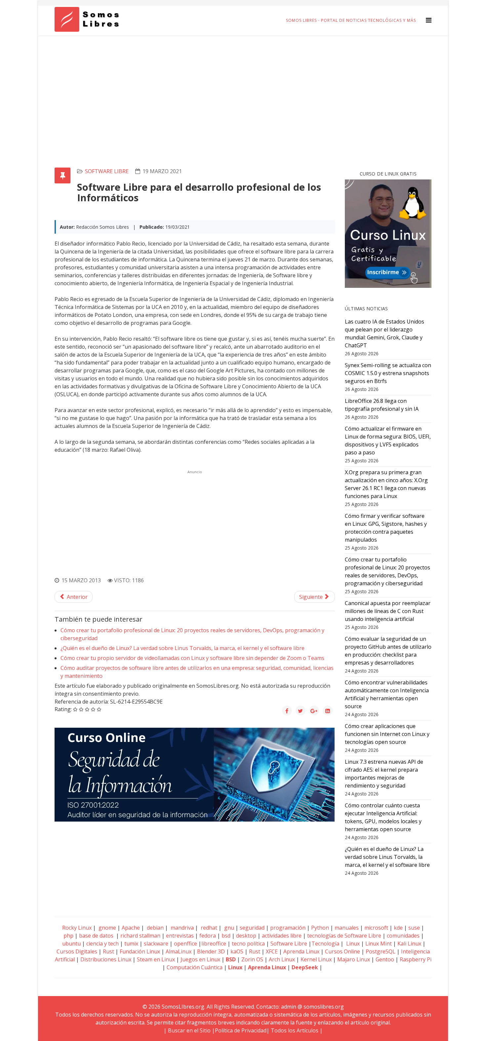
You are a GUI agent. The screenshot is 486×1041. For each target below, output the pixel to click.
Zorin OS (252, 959)
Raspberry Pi (415, 959)
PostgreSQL (380, 951)
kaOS (236, 951)
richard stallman (140, 935)
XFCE (272, 951)
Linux (352, 943)
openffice (185, 943)
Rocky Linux (77, 927)
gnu (228, 927)
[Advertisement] (243, 85)
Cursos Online (342, 951)
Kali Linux (409, 943)
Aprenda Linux (301, 951)
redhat (208, 927)
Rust (108, 951)
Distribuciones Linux (105, 959)
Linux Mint (378, 943)
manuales (347, 927)
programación (287, 927)
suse (414, 927)
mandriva (181, 927)
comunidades (403, 935)
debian (154, 927)
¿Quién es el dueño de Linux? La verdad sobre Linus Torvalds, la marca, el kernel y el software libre (182, 648)
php (68, 935)
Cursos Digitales (77, 951)
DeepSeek (305, 967)
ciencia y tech (102, 943)
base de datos (96, 935)
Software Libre (107, 171)
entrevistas (180, 935)
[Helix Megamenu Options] (428, 20)
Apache (130, 927)
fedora (207, 935)
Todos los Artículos (294, 1030)
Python (320, 927)
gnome (106, 927)
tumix (131, 943)
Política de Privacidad (240, 1030)
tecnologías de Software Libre (344, 935)
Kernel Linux (316, 959)
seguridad (252, 927)
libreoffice (213, 943)
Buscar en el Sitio (189, 1030)
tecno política (248, 943)
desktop (246, 935)
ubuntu (71, 943)
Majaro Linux (353, 959)
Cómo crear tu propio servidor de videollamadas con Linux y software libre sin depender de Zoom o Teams (192, 658)
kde (398, 927)
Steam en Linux (156, 959)
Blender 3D (211, 951)
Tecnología (325, 943)
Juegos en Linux (200, 959)
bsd (226, 935)
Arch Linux (282, 959)
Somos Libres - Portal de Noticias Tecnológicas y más (351, 20)
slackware (156, 943)
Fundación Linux (140, 951)
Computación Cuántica (195, 967)
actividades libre (282, 935)
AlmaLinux (178, 951)
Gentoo (385, 959)
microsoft (376, 927)
